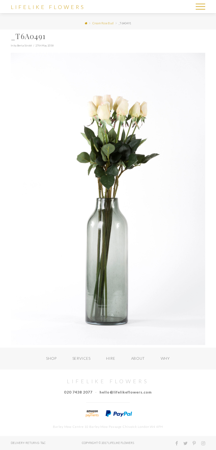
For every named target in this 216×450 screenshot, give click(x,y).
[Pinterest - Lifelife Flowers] (192, 444)
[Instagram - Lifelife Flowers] (201, 444)
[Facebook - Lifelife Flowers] (174, 444)
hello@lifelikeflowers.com (126, 392)
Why (165, 358)
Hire (110, 358)
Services (81, 358)
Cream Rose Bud (103, 23)
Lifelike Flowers (48, 7)
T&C (43, 442)
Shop (51, 358)
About (138, 358)
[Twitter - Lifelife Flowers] (183, 444)
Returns (32, 442)
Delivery (17, 442)
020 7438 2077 (78, 392)
